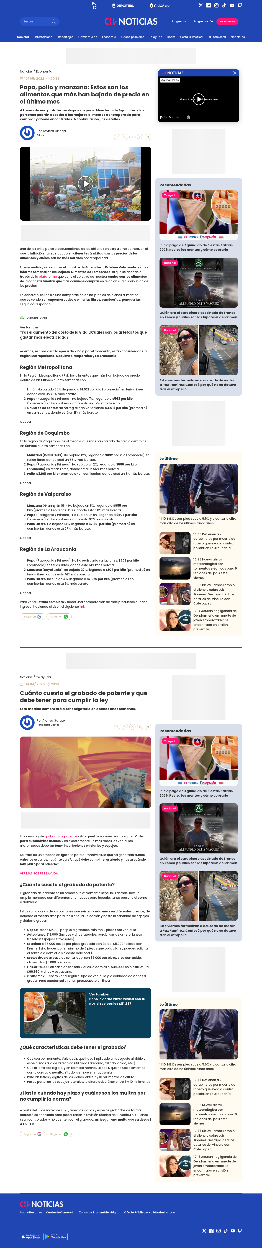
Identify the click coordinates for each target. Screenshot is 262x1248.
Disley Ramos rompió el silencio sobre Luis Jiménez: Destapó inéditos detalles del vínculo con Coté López (214, 594)
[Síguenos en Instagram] (216, 5)
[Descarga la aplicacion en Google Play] (30, 1236)
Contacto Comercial (60, 1212)
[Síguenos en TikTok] (224, 5)
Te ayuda (155, 37)
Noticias (26, 71)
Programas (179, 21)
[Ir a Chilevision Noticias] (131, 1204)
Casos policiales (132, 37)
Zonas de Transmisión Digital (99, 1212)
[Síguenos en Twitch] (240, 5)
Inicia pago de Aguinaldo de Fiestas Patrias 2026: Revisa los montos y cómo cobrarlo (196, 247)
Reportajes (65, 37)
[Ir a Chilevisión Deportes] (123, 5)
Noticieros (238, 37)
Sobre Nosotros (31, 1212)
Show (171, 37)
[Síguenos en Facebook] (208, 5)
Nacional (23, 37)
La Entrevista (217, 37)
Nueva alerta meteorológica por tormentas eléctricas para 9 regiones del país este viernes (215, 568)
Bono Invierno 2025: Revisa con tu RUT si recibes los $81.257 (117, 1001)
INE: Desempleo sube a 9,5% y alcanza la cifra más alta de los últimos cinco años (198, 520)
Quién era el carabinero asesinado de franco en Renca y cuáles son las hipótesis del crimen (198, 314)
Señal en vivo (227, 21)
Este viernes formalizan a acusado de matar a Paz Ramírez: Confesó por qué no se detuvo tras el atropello (198, 384)
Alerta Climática (191, 37)
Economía (109, 37)
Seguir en (30, 616)
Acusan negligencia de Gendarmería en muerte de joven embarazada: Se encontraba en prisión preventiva (215, 620)
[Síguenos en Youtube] (232, 5)
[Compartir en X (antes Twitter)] (132, 137)
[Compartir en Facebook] (117, 137)
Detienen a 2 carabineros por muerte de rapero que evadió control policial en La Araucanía (214, 541)
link (82, 606)
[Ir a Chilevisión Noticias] (131, 21)
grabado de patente (61, 836)
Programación (203, 21)
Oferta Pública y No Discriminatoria (149, 1212)
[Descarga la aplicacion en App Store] (55, 1236)
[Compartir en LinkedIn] (140, 137)
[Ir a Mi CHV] (94, 5)
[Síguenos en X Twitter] (201, 5)
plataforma (48, 276)
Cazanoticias (87, 37)
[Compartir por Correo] (148, 137)
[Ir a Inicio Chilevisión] (160, 5)
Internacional (44, 37)
